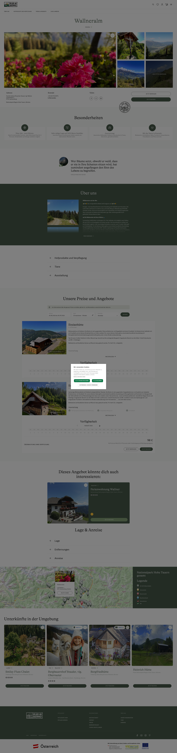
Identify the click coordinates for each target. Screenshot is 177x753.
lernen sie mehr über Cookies (79, 376)
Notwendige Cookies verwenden (88, 385)
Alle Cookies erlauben (81, 380)
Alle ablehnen (97, 380)
